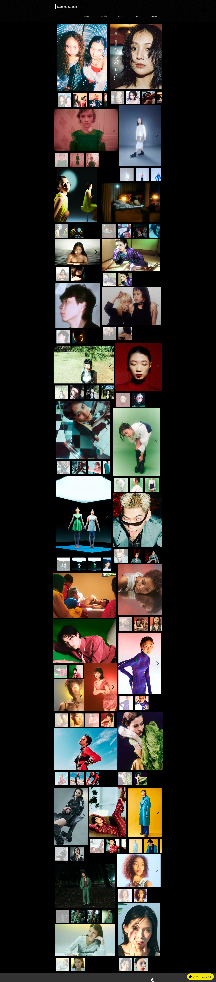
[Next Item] (113, 130)
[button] (84, 595)
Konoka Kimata (67, 6)
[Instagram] (152, 980)
